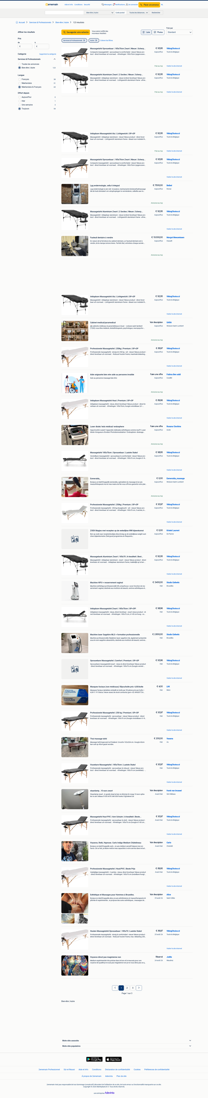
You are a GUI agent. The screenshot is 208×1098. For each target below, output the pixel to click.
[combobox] (64, 12)
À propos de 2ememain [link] (91, 1076)
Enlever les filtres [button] (106, 40)
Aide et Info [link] (69, 5)
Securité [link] (87, 5)
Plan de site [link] (121, 1076)
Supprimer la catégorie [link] (47, 54)
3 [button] (132, 988)
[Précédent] (115, 988)
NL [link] (162, 5)
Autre (92, 40)
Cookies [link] (137, 1069)
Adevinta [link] (109, 1076)
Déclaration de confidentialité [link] (117, 1069)
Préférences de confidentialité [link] (156, 1069)
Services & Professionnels (72, 40)
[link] (54, 4)
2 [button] (127, 988)
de (19, 42)
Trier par (169, 28)
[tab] (146, 32)
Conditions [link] (78, 5)
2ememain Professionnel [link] (49, 1069)
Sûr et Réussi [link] (69, 1069)
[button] (118, 4)
